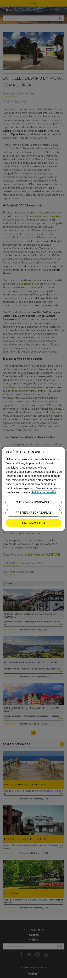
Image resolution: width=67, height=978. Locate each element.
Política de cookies (43, 492)
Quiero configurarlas (33, 502)
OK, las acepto (33, 522)
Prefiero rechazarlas (34, 512)
